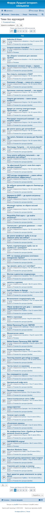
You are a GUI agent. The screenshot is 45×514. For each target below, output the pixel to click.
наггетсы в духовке (15, 282)
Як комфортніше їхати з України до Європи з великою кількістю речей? (25, 432)
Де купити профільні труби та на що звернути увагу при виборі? (21, 237)
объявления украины (16, 423)
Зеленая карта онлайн (16, 415)
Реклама (16, 52)
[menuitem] (8, 10)
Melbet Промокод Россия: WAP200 (21, 325)
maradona (25, 49)
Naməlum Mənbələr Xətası (17, 450)
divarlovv (25, 59)
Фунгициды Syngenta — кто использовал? (24, 147)
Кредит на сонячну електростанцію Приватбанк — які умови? (21, 109)
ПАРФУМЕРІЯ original (15, 441)
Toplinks (24, 310)
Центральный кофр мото (17, 382)
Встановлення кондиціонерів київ (21, 299)
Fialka (24, 451)
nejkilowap (25, 327)
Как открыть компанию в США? (20, 74)
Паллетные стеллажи (15, 390)
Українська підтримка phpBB (33, 508)
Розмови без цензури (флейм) (22, 44)
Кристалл (25, 384)
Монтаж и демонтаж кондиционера (21, 274)
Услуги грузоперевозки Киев (18, 350)
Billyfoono (25, 376)
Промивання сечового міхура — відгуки (23, 66)
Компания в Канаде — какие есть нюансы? (24, 82)
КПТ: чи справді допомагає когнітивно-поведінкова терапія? (23, 257)
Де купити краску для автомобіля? (21, 129)
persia (24, 318)
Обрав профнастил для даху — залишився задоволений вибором (24, 308)
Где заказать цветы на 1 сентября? (21, 266)
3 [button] (20, 31)
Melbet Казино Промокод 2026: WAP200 (22, 341)
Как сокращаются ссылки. (17, 374)
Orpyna (24, 67)
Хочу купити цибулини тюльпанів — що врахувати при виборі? (23, 156)
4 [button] (23, 31)
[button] (11, 31)
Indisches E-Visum (14, 39)
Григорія (24, 284)
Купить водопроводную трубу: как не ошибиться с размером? (22, 247)
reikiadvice (25, 41)
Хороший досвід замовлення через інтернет (25, 458)
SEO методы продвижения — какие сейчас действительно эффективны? (24, 176)
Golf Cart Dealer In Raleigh (17, 290)
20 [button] (31, 31)
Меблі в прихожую (14, 317)
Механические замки (15, 333)
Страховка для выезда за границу (20, 466)
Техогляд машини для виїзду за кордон (23, 358)
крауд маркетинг (13, 407)
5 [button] (26, 31)
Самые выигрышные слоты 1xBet (20, 399)
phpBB (16, 504)
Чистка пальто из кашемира (18, 366)
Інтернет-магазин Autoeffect (18, 48)
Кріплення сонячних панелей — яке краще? (25, 90)
